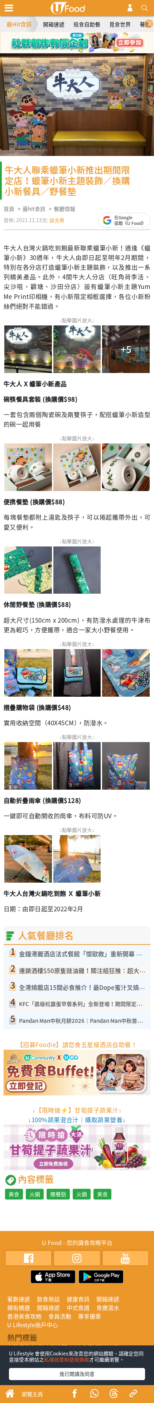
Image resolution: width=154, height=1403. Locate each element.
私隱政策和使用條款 (66, 1359)
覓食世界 (120, 24)
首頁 (9, 209)
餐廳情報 (64, 209)
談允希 (56, 220)
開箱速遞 (53, 24)
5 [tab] (71, 49)
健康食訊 (78, 1299)
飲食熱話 (48, 1299)
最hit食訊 (34, 209)
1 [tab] (60, 39)
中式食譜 (78, 1307)
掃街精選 (18, 1307)
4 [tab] (93, 39)
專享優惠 (89, 1316)
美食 (14, 1194)
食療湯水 (107, 1307)
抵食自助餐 (86, 24)
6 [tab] (82, 49)
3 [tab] (82, 39)
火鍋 (34, 1194)
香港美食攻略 (24, 1316)
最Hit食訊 (19, 24)
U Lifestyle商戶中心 (32, 1324)
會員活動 (59, 1316)
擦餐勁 (58, 1194)
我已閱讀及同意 (77, 1373)
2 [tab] (71, 39)
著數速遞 (18, 1299)
